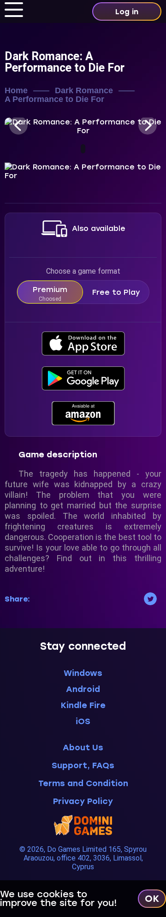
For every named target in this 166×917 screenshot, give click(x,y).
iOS (83, 721)
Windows (83, 673)
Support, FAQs (83, 765)
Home (16, 90)
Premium (50, 293)
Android (83, 689)
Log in (126, 11)
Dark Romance (84, 90)
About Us (83, 747)
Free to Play (116, 292)
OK (152, 898)
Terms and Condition (83, 783)
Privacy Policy (83, 801)
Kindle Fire (83, 705)
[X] (150, 598)
